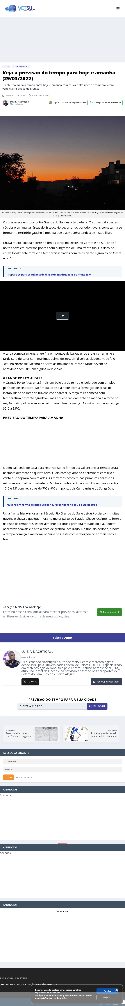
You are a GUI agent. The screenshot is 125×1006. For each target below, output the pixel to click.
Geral (6, 66)
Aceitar (107, 991)
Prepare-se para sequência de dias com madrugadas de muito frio (49, 274)
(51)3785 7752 (24, 984)
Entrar (8, 777)
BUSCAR (99, 706)
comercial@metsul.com (46, 984)
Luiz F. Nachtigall (19, 101)
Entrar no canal (111, 612)
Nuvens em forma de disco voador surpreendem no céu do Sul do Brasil (52, 504)
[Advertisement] (62, 999)
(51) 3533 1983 (7, 984)
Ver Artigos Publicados (108, 681)
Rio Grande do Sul (21, 66)
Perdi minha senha (24, 777)
